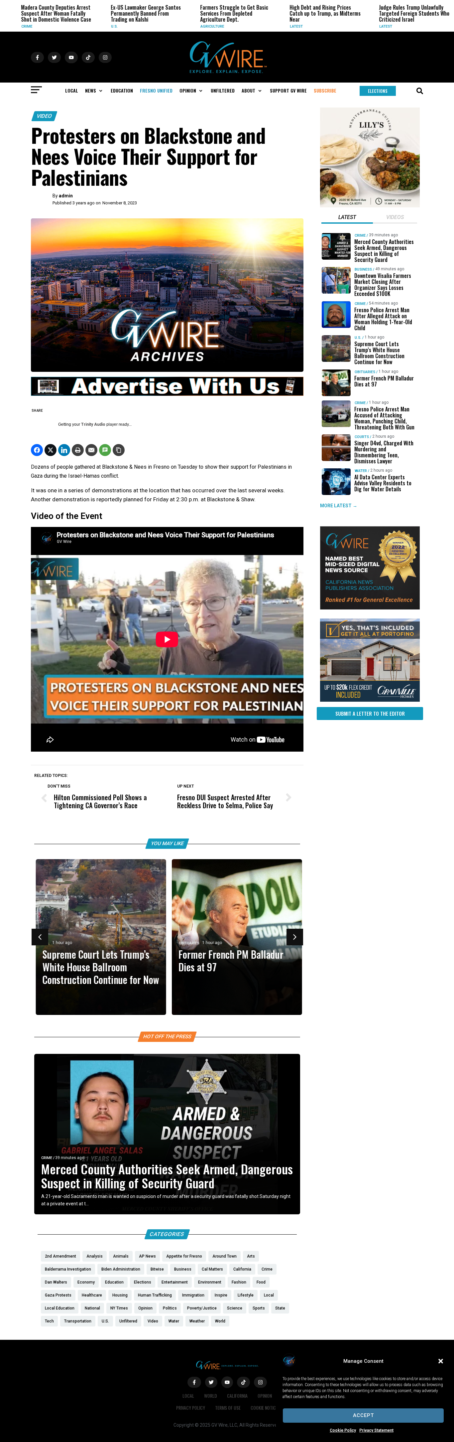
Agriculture (202, 26)
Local (188, 1395)
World (210, 1395)
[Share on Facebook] (37, 450)
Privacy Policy (190, 1407)
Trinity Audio (93, 424)
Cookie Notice (264, 1407)
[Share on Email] (91, 450)
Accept (363, 1415)
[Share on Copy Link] (119, 450)
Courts (362, 437)
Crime (17, 26)
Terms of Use (228, 1407)
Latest (286, 26)
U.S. (104, 26)
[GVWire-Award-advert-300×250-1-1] (370, 607)
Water (361, 471)
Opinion (265, 1395)
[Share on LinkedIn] (64, 450)
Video (44, 116)
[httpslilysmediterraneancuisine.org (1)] (370, 205)
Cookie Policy (343, 1430)
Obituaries (187, 943)
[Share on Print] (78, 450)
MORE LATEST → (338, 505)
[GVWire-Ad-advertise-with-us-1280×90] (167, 394)
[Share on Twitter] (51, 450)
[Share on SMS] (105, 450)
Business (363, 269)
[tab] (347, 218)
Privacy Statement (376, 1430)
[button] (440, 1361)
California (237, 1395)
